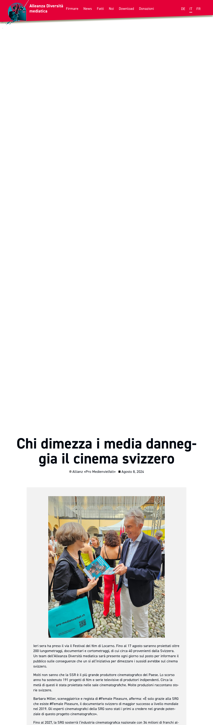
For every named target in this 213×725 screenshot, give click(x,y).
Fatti (100, 8)
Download (126, 8)
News (87, 8)
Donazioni (146, 8)
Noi (111, 8)
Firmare (72, 8)
